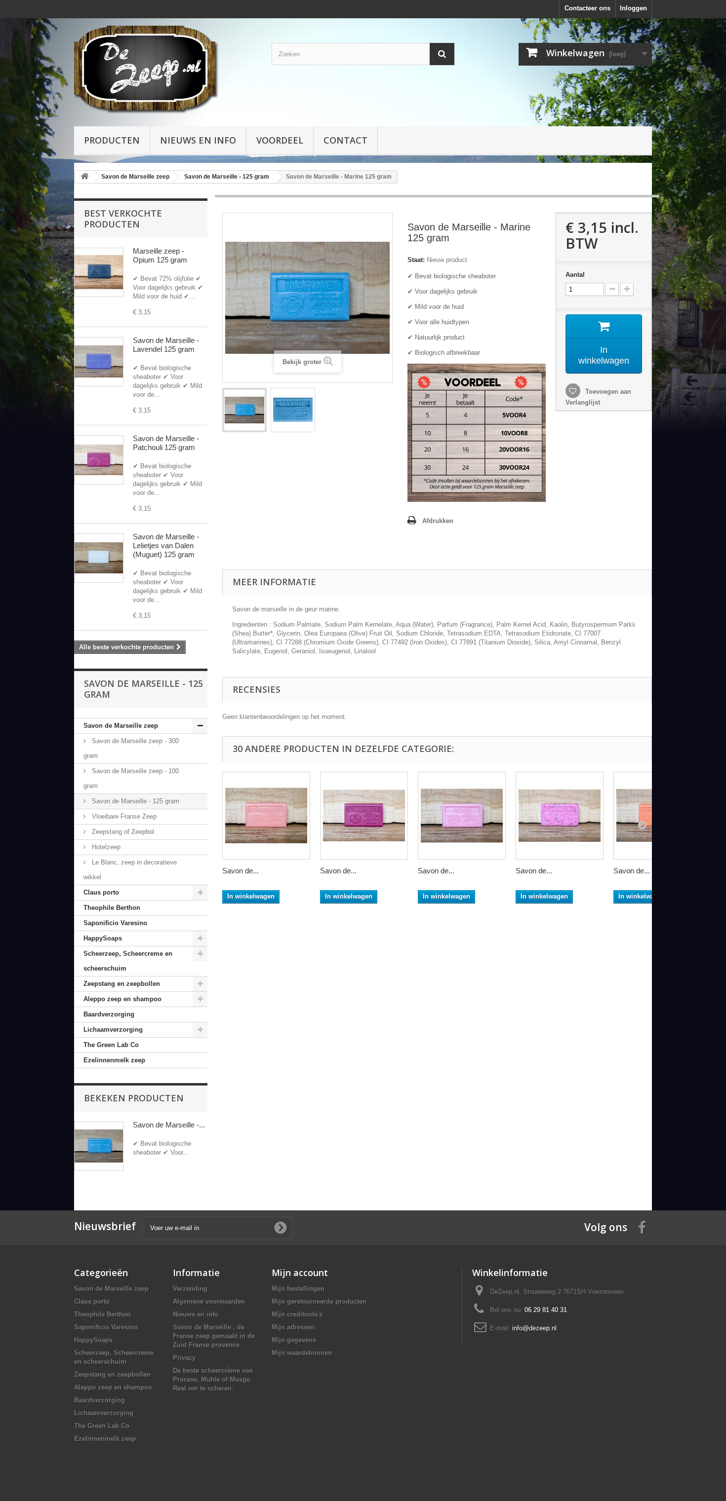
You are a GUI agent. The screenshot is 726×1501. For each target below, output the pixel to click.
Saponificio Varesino (115, 923)
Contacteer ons (587, 8)
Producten (112, 140)
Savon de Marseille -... (169, 1125)
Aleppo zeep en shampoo (122, 999)
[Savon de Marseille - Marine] (244, 410)
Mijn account (300, 1272)
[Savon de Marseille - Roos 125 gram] (462, 816)
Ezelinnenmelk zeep (114, 1060)
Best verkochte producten (123, 218)
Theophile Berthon (111, 907)
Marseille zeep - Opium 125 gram (160, 255)
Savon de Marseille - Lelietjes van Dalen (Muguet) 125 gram (166, 545)
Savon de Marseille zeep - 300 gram (131, 748)
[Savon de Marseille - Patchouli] (98, 460)
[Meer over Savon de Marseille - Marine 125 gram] (98, 1146)
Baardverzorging (108, 1014)
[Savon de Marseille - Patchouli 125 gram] (364, 816)
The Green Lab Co (111, 1045)
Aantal (575, 274)
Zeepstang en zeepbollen (121, 983)
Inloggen (633, 8)
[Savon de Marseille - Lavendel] (98, 361)
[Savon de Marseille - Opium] (98, 272)
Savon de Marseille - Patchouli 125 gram (166, 442)
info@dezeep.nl (534, 1328)
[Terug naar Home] (84, 177)
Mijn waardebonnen (302, 1352)
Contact (345, 140)
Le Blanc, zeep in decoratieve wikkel (130, 870)
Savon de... (240, 870)
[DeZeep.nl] (165, 70)
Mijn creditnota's (297, 1314)
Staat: (416, 259)
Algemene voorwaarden (209, 1301)
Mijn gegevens (294, 1340)
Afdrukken (437, 521)
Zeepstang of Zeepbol (122, 831)
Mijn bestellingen (298, 1288)
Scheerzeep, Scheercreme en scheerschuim (127, 961)
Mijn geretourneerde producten (319, 1301)
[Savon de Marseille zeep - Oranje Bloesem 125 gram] (266, 816)
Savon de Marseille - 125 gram (134, 801)
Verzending (190, 1288)
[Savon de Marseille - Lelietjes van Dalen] (98, 558)
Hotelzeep (105, 847)
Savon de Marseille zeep (120, 725)
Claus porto (101, 892)
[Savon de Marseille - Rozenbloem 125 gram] (560, 816)
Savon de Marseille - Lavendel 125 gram (166, 344)
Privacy (184, 1357)
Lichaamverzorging (113, 1029)
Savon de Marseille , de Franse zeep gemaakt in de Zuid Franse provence (214, 1336)
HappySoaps (102, 938)
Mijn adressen (293, 1327)
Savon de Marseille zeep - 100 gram (131, 778)
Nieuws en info (198, 140)
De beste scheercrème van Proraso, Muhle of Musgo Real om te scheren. (213, 1379)
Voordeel (279, 140)
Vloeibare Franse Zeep (123, 816)
